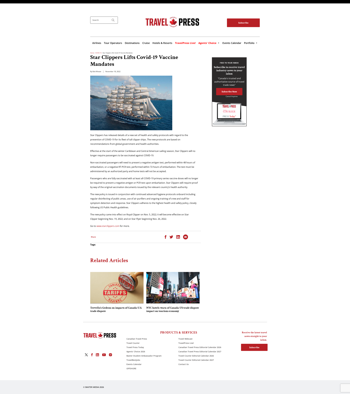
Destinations (132, 43)
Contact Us (183, 364)
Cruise (146, 43)
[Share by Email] (185, 236)
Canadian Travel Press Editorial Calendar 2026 (199, 347)
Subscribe (243, 22)
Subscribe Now (229, 91)
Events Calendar (231, 43)
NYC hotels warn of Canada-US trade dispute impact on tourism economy (172, 309)
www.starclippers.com (108, 226)
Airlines (96, 43)
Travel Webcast (185, 338)
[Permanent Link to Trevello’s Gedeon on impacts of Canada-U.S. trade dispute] (117, 287)
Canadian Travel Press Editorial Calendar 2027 (199, 351)
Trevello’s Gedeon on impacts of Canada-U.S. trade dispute (116, 309)
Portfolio (249, 43)
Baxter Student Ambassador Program (143, 355)
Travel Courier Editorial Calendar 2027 (196, 360)
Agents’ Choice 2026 (135, 351)
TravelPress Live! (186, 343)
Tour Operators (113, 43)
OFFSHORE (131, 368)
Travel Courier (133, 343)
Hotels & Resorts (162, 43)
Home (92, 53)
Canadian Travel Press (136, 338)
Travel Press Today (135, 347)
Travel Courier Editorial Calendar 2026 (196, 355)
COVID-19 (98, 53)
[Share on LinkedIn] (178, 236)
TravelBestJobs (133, 360)
